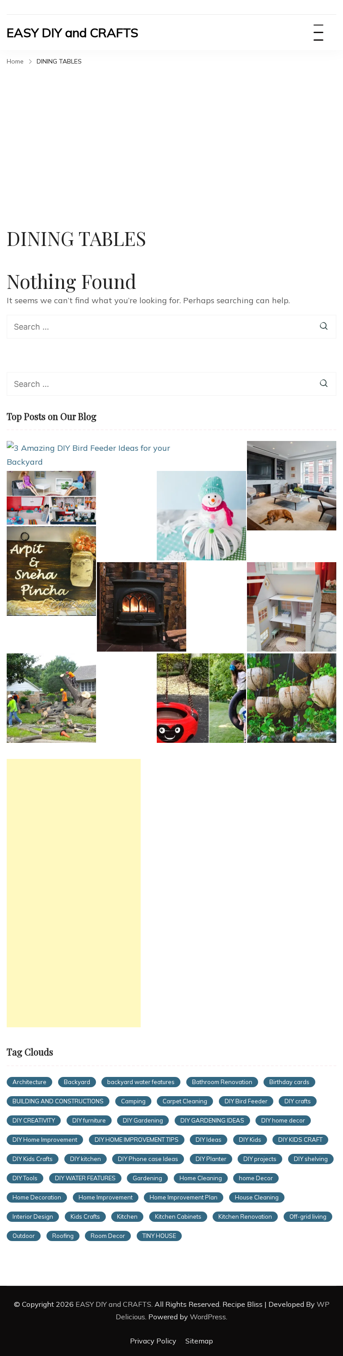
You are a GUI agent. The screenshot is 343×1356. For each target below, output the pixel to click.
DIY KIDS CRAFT (300, 1139)
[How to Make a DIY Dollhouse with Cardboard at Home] (291, 607)
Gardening (147, 1178)
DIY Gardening (143, 1120)
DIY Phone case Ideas (148, 1158)
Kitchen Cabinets (178, 1216)
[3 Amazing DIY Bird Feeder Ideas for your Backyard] (89, 455)
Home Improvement (106, 1197)
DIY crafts (297, 1101)
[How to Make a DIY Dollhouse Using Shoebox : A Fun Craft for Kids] (51, 498)
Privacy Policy (153, 1340)
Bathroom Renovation (222, 1081)
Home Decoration (37, 1197)
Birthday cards (289, 1081)
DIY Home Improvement (45, 1139)
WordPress (208, 1316)
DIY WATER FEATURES (85, 1178)
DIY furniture (89, 1120)
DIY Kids (250, 1139)
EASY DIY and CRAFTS (72, 32)
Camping (133, 1101)
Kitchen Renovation (245, 1216)
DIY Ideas (209, 1139)
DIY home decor (283, 1120)
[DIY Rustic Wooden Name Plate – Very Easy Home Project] (51, 571)
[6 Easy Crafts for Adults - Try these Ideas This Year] (201, 515)
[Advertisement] (171, 136)
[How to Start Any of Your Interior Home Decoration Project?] (291, 485)
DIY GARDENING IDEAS (212, 1120)
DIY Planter (211, 1158)
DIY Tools (25, 1178)
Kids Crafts (85, 1216)
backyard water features (141, 1081)
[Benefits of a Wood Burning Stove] (141, 607)
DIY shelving (311, 1158)
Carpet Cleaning (185, 1101)
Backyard (77, 1081)
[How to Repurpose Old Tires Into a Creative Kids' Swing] (201, 698)
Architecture (29, 1081)
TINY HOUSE (159, 1235)
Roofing (63, 1235)
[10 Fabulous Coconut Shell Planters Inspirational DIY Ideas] (291, 698)
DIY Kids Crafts (33, 1158)
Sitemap (199, 1340)
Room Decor (108, 1235)
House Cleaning (257, 1197)
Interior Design (33, 1216)
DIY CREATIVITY (34, 1120)
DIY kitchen (85, 1158)
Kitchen (127, 1216)
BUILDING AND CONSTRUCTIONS (58, 1101)
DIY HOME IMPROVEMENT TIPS (137, 1139)
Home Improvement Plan (184, 1197)
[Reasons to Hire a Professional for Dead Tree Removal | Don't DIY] (51, 698)
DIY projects (259, 1158)
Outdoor (24, 1235)
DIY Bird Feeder (246, 1101)
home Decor (256, 1178)
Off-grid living (307, 1216)
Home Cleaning (201, 1178)
